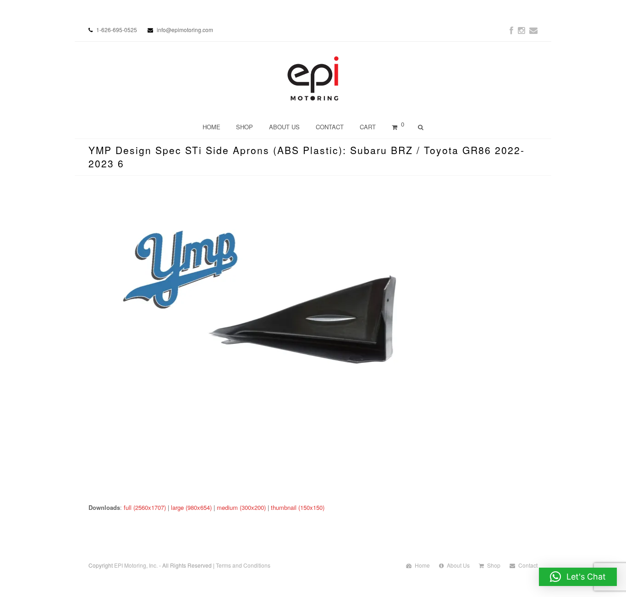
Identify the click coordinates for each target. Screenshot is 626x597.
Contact (528, 565)
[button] (578, 577)
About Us (458, 565)
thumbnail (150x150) (297, 507)
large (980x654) (191, 507)
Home (422, 565)
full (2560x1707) (145, 507)
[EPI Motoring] (313, 78)
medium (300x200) (241, 507)
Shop (493, 565)
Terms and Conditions (243, 565)
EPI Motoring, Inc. (136, 565)
